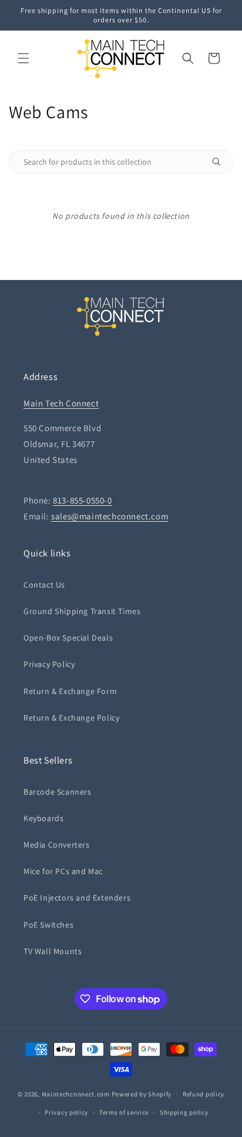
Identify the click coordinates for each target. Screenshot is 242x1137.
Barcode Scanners (57, 791)
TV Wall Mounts (52, 951)
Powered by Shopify (142, 1094)
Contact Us (44, 584)
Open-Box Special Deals (68, 637)
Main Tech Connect (61, 403)
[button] (23, 58)
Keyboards (43, 818)
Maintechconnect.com (76, 1094)
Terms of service (124, 1112)
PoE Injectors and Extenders (76, 897)
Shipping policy (184, 1112)
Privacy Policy (49, 664)
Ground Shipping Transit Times (81, 611)
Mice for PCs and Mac (63, 871)
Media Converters (56, 844)
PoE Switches (48, 924)
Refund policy (203, 1094)
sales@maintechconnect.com (109, 516)
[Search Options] (221, 162)
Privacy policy (66, 1112)
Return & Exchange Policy (71, 717)
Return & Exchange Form (70, 691)
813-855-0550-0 (82, 500)
